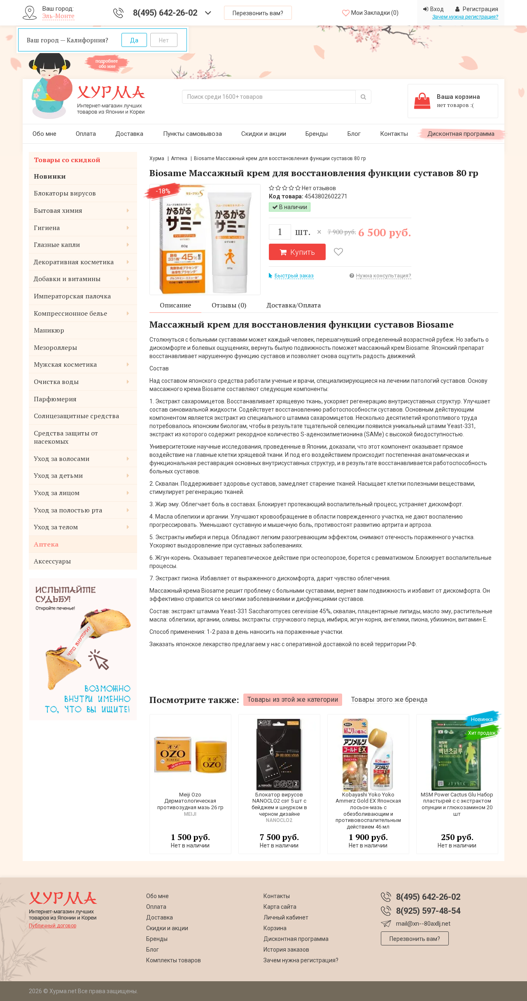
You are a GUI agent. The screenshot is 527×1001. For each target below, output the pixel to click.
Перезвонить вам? (258, 13)
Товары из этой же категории (292, 699)
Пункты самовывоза (192, 133)
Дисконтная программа (460, 133)
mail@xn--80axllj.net (423, 923)
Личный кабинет (286, 917)
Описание (175, 305)
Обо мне (44, 133)
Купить (302, 252)
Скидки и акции (263, 133)
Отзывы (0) (229, 305)
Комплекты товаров (173, 960)
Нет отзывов (319, 188)
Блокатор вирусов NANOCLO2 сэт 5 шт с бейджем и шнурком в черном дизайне (279, 804)
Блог (354, 133)
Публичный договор (52, 926)
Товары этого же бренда (389, 699)
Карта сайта (280, 906)
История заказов (286, 949)
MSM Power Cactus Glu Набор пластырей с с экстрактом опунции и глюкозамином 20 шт (457, 804)
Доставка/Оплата (294, 305)
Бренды (316, 133)
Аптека (179, 158)
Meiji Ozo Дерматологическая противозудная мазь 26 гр (190, 800)
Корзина (275, 928)
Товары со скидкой (67, 159)
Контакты (394, 133)
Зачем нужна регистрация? (465, 17)
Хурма (156, 158)
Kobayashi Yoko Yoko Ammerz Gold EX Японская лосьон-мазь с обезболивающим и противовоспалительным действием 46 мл (368, 810)
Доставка (129, 133)
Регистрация (480, 9)
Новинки (50, 176)
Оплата (86, 133)
